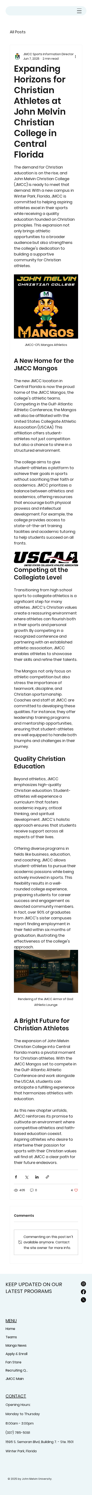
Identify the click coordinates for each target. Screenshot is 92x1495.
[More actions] (75, 56)
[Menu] (79, 11)
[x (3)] (83, 1300)
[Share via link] (47, 1177)
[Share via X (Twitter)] (26, 1177)
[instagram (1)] (83, 1284)
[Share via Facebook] (16, 1177)
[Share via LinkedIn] (37, 1177)
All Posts (18, 32)
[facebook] (83, 1292)
